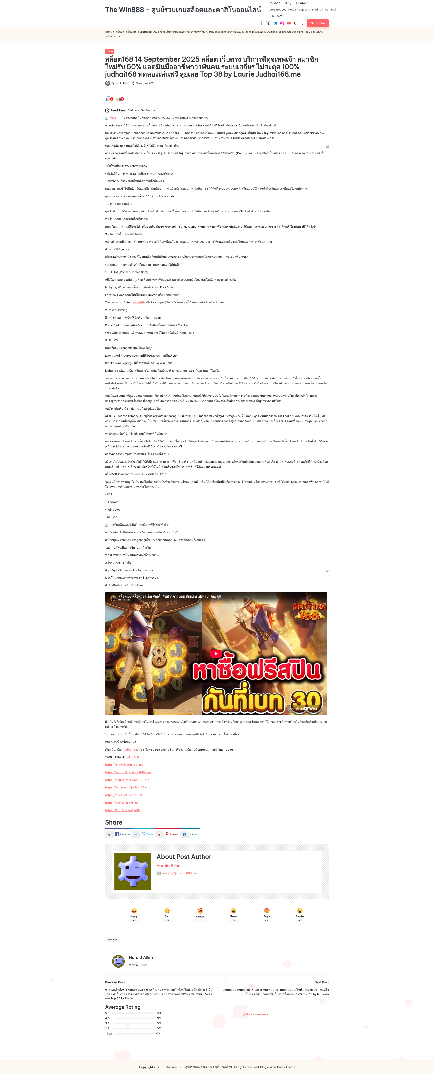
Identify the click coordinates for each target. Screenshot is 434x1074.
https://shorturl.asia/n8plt (123, 795)
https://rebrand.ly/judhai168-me (128, 772)
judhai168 (130, 749)
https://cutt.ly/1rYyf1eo (121, 803)
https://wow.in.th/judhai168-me (127, 787)
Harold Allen (168, 865)
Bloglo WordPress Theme (277, 1067)
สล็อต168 (115, 118)
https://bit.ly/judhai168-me (124, 765)
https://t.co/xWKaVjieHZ (122, 810)
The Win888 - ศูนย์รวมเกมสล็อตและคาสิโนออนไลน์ (183, 9)
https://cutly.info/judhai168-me (127, 780)
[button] (318, 23)
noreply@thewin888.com (181, 873)
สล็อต (110, 51)
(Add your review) (255, 1014)
